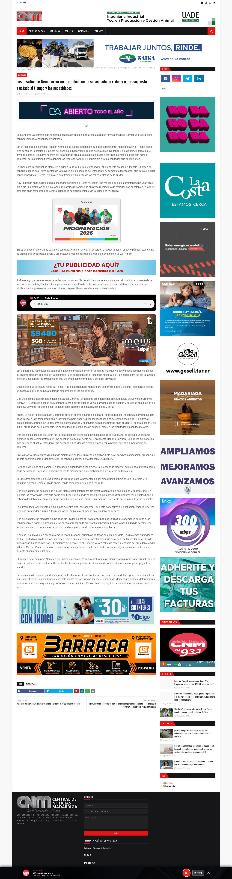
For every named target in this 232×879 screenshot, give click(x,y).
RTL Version (21, 2)
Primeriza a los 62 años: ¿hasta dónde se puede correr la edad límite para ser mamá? (193, 763)
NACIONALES (30, 68)
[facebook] (202, 2)
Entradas (169, 783)
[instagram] (206, 2)
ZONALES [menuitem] (69, 31)
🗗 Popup (198, 873)
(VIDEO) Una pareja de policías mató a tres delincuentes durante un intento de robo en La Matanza (192, 733)
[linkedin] (199, 78)
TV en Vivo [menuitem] (98, 31)
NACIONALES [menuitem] (83, 31)
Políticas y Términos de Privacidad (97, 848)
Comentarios (170, 786)
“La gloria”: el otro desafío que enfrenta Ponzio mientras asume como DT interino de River (193, 711)
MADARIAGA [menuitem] (55, 31)
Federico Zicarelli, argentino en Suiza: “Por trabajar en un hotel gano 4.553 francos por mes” (194, 682)
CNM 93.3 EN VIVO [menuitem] (37, 31)
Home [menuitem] (21, 31)
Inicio (20, 68)
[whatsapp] (210, 2)
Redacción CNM (26, 94)
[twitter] (214, 2)
